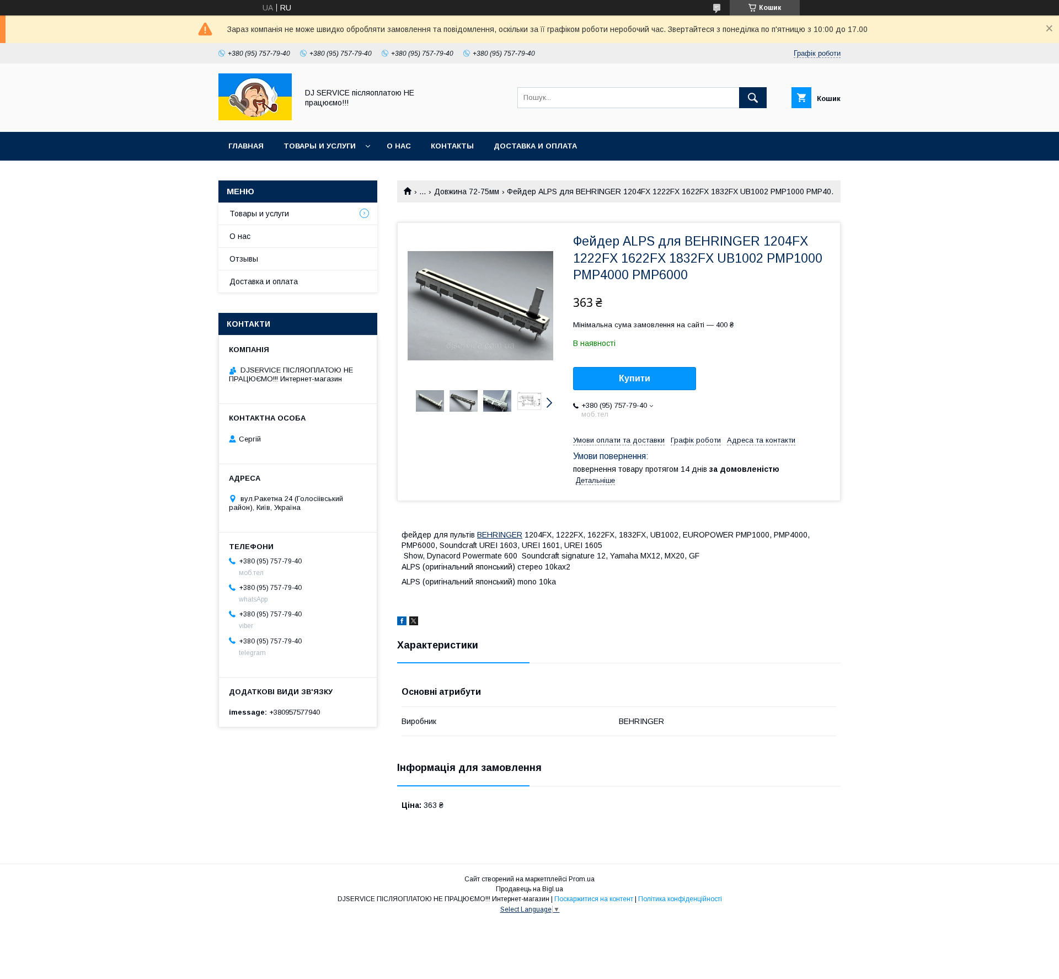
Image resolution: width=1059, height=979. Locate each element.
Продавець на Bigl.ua (529, 889)
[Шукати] (753, 97)
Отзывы (243, 258)
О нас (399, 146)
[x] (413, 622)
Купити (634, 378)
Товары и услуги (320, 146)
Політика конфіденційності (680, 899)
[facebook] (402, 622)
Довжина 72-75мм (466, 191)
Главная (246, 146)
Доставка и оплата (535, 146)
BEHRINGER (499, 534)
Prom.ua (582, 879)
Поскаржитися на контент (593, 899)
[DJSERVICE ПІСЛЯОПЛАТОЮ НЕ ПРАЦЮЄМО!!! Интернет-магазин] (255, 117)
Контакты (452, 146)
